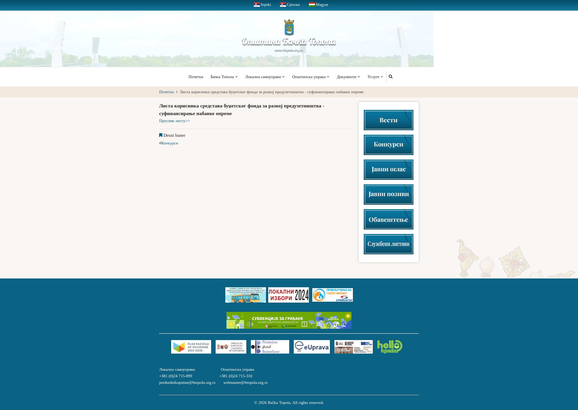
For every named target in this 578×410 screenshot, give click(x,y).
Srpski (266, 4)
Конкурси (169, 143)
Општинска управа (309, 76)
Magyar (322, 4)
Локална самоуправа (263, 76)
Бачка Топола (223, 76)
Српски (293, 4)
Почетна (196, 76)
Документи (347, 76)
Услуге (374, 76)
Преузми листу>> (174, 120)
